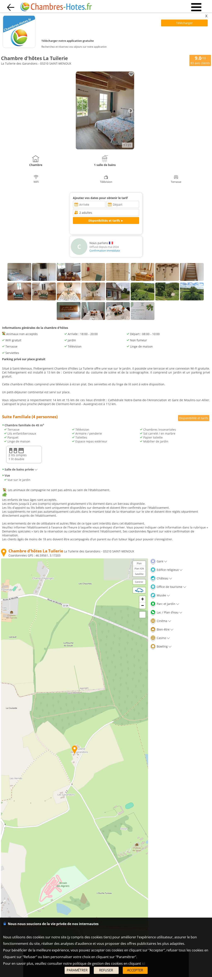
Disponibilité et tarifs (193, 418)
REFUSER (106, 970)
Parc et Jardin (165, 604)
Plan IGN (139, 568)
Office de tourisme (169, 587)
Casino (161, 638)
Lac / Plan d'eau (167, 612)
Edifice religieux (167, 570)
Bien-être (163, 629)
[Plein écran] (142, 615)
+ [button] (142, 599)
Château (162, 578)
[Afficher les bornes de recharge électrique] (139, 590)
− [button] (142, 605)
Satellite (139, 573)
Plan (139, 563)
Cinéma (161, 621)
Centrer (139, 581)
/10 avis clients (200, 60)
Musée (161, 595)
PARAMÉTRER (77, 970)
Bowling (162, 646)
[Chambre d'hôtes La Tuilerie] (105, 148)
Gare (159, 561)
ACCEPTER (135, 970)
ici (143, 963)
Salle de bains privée (19, 469)
